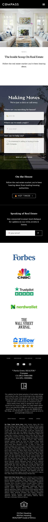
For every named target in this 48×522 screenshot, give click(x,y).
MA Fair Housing (24, 515)
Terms (31, 418)
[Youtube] (24, 364)
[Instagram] (30, 364)
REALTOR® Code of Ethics (23, 518)
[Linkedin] (18, 364)
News (24, 52)
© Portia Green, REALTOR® (24, 371)
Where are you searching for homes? (20, 110)
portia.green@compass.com (24, 413)
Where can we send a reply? (16, 123)
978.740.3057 (19, 411)
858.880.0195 (37, 409)
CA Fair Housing (24, 513)
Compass (24, 373)
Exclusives (28, 358)
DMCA (38, 418)
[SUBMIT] (38, 233)
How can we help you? (14, 136)
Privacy (22, 418)
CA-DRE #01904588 (24, 376)
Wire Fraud (12, 418)
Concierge (17, 358)
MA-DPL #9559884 (24, 378)
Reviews (38, 358)
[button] (44, 4)
